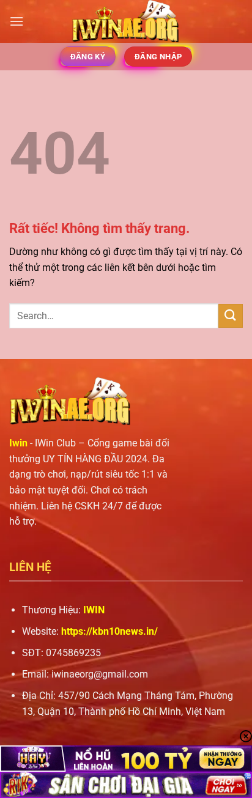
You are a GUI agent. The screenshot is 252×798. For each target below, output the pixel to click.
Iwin (18, 443)
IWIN (94, 610)
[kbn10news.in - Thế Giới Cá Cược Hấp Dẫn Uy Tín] (126, 21)
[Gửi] (230, 316)
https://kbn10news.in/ (109, 631)
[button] (16, 21)
